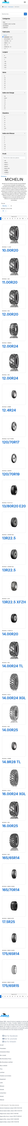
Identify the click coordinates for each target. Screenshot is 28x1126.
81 (4, 106)
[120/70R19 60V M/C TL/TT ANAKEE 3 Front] (14, 458)
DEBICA (6, 42)
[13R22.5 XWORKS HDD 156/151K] (14, 522)
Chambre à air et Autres (5, 1075)
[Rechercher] (25, 14)
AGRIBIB (6, 170)
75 (4, 102)
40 (4, 81)
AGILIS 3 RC (7, 168)
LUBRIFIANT (5, 27)
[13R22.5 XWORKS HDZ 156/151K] (14, 554)
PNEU (4, 22)
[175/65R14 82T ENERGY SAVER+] (14, 938)
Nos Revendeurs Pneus (5, 1058)
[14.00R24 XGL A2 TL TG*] (14, 682)
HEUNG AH (6, 46)
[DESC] (11, 205)
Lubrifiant (2, 1072)
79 (4, 104)
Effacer (5, 35)
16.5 (5, 128)
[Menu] (25, 2)
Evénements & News (5, 1051)
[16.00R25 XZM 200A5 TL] (14, 810)
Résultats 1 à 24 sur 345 (6, 208)
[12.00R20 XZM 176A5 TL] (14, 298)
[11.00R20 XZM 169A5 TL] (14, 266)
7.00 (5, 61)
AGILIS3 (6, 166)
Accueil (1, 1045)
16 (4, 126)
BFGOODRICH (7, 39)
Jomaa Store (3, 1093)
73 (4, 100)
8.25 (5, 65)
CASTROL (6, 41)
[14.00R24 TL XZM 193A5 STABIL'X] (14, 650)
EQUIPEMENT (6, 25)
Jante (1, 1082)
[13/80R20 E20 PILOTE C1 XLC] (14, 490)
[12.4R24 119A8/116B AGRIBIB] (14, 394)
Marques (2, 1086)
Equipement (3, 1079)
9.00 (5, 67)
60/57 (5, 98)
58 (4, 96)
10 (4, 118)
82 (4, 107)
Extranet (2, 1089)
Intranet (2, 1096)
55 (4, 87)
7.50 (5, 63)
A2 (5, 144)
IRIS (5, 48)
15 (4, 124)
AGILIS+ (6, 162)
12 (4, 120)
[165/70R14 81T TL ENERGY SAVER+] (14, 874)
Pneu (1, 1069)
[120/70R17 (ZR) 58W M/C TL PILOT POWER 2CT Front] (14, 426)
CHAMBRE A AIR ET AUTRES (9, 24)
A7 (5, 148)
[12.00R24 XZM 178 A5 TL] (14, 362)
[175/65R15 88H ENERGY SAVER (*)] (14, 970)
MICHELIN (6, 37)
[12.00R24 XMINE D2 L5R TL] (14, 330)
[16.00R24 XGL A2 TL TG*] (14, 778)
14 (4, 122)
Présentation (3, 1048)
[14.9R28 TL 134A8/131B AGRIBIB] (14, 746)
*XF (5, 160)
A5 (5, 146)
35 (4, 79)
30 (4, 77)
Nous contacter (3, 1065)
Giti (5, 44)
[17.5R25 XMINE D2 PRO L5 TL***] (14, 906)
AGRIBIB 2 (6, 172)
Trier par (3, 203)
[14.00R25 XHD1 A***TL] (14, 714)
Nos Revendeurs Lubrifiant (6, 1062)
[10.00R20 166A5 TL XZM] (14, 234)
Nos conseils (3, 1055)
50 (4, 85)
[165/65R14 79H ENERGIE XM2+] (14, 842)
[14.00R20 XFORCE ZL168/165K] (14, 618)
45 (4, 83)
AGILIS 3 (6, 164)
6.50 (5, 57)
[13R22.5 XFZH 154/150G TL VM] (14, 586)
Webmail (2, 1099)
